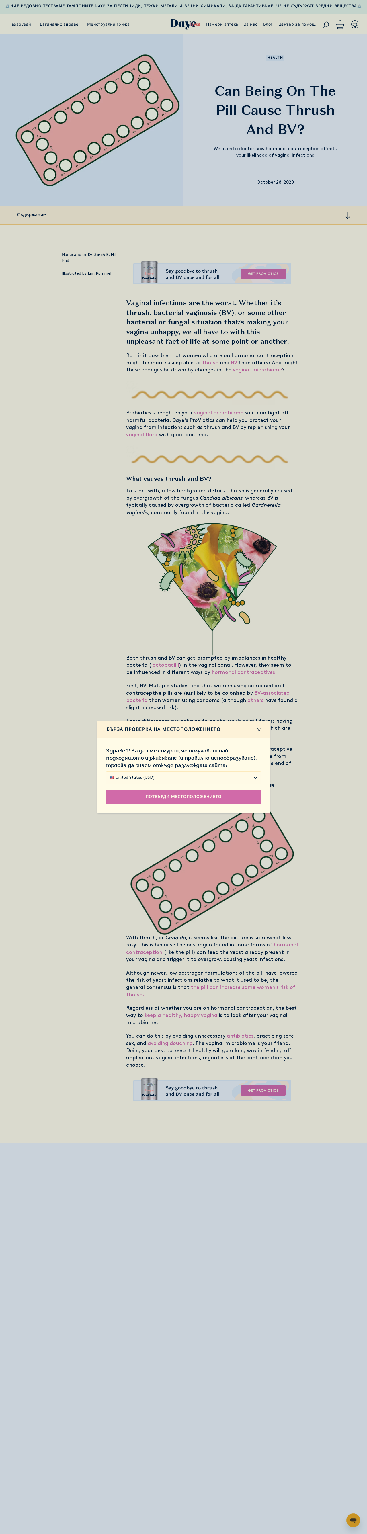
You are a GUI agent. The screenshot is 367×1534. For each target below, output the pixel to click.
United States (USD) (135, 777)
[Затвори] (258, 729)
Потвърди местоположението (184, 797)
